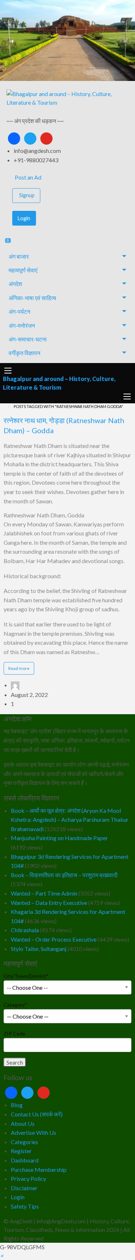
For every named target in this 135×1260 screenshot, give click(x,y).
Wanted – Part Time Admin (44, 893)
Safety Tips (25, 1206)
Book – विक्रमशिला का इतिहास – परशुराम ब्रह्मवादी (64, 874)
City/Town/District (26, 976)
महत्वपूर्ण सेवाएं (23, 270)
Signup (27, 195)
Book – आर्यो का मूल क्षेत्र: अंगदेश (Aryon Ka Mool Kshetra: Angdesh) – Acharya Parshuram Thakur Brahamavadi (70, 819)
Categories (24, 1141)
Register (21, 1150)
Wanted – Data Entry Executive (49, 902)
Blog (17, 1104)
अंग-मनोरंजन (22, 325)
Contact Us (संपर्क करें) (37, 1114)
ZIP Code (14, 1033)
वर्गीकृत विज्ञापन (24, 352)
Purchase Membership (39, 1169)
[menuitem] (67, 177)
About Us (23, 1123)
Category (15, 1005)
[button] (1, 1255)
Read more (21, 669)
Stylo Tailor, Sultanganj (38, 948)
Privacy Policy (28, 1178)
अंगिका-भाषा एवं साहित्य (32, 297)
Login (24, 218)
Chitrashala (25, 929)
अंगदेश (15, 283)
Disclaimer (24, 1187)
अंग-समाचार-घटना (28, 339)
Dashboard (25, 1160)
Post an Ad (27, 177)
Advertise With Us (33, 1132)
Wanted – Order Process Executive (53, 939)
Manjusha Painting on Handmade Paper (59, 837)
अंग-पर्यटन (19, 311)
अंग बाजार (19, 256)
